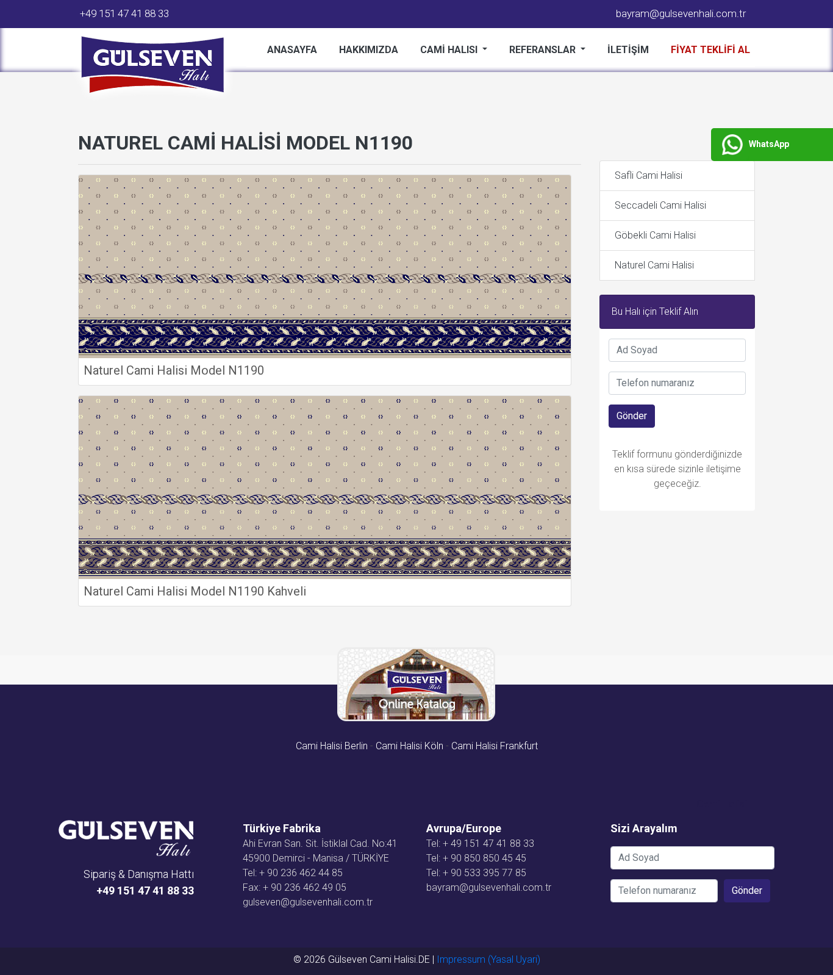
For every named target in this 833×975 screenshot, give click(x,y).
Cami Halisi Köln (409, 746)
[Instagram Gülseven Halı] (190, 906)
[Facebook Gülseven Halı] (185, 906)
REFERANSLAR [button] (543, 50)
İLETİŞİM (628, 50)
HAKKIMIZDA (368, 50)
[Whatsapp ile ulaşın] (192, 906)
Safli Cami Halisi (648, 175)
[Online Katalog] (417, 684)
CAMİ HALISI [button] (450, 50)
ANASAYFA (292, 50)
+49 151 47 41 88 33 (124, 13)
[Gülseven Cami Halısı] (126, 837)
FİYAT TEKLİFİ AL (710, 50)
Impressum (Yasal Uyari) (488, 959)
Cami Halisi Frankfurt (494, 746)
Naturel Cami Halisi (654, 265)
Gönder (632, 416)
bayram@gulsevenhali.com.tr (681, 13)
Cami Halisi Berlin (332, 746)
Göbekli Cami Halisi (655, 235)
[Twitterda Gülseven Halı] (188, 906)
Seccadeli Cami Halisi (660, 205)
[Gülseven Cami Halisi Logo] (157, 65)
